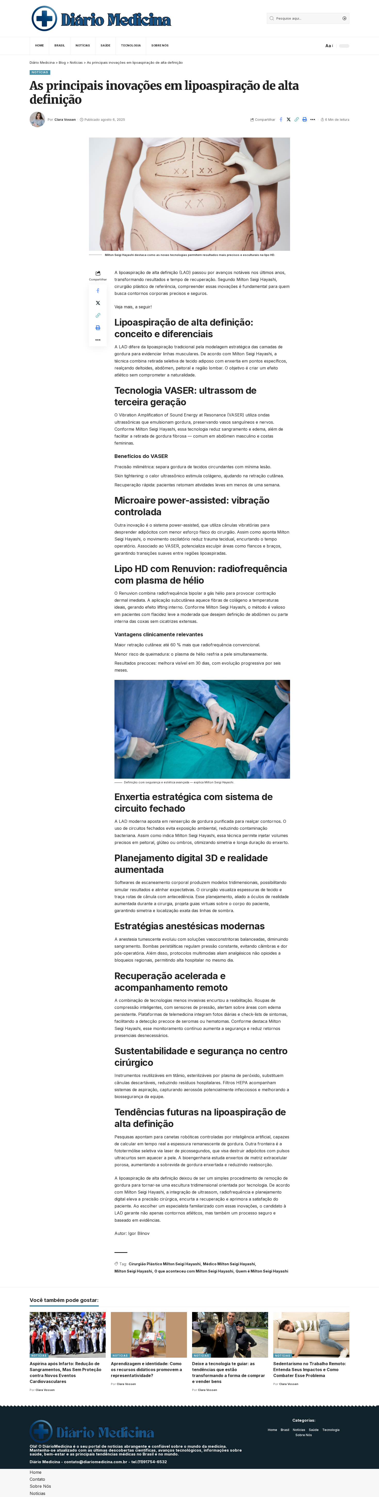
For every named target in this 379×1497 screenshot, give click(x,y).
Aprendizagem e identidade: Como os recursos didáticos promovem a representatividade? (146, 1369)
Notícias (40, 72)
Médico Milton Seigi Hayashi (229, 1264)
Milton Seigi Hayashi (133, 1271)
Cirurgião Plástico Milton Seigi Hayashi (165, 1264)
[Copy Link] (296, 119)
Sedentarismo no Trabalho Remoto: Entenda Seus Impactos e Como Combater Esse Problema (309, 1369)
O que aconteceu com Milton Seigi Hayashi (193, 1271)
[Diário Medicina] (101, 18)
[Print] (304, 119)
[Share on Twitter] (288, 119)
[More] (312, 119)
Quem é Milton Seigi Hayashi (262, 1271)
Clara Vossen (65, 120)
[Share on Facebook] (280, 119)
